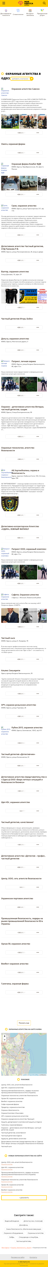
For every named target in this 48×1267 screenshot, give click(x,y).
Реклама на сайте (17, 1257)
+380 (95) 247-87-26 (24, 867)
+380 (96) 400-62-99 (24, 194)
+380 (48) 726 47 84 (24, 260)
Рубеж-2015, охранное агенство (27, 727)
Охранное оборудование (13, 1233)
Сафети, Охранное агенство (25, 594)
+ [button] (4, 1036)
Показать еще (24, 1023)
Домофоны (23, 1225)
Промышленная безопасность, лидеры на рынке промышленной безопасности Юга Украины (22, 921)
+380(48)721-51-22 (24, 972)
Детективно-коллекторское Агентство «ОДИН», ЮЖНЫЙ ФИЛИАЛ (20, 527)
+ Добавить (24, 1198)
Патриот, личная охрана (24, 361)
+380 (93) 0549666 (24, 845)
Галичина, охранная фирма (15, 983)
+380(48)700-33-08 (24, 933)
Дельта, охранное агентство (15, 338)
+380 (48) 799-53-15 (24, 515)
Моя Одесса (5, 1248)
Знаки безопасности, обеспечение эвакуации (23, 1229)
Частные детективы (23, 1241)
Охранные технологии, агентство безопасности (19, 1095)
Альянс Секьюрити (10, 670)
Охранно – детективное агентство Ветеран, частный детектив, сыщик (22, 408)
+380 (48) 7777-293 (24, 716)
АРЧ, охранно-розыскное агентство (18, 705)
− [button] (4, 1039)
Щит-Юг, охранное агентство (15, 802)
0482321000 (24, 887)
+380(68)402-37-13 (24, 627)
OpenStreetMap (34, 1075)
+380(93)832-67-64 (24, 743)
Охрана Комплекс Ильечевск (12, 1113)
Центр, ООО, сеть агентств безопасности (21, 878)
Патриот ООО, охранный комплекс (29, 549)
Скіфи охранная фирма (10, 1104)
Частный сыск (8, 638)
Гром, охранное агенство (24, 205)
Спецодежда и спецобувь (28, 1237)
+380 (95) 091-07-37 (24, 659)
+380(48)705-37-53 (24, 459)
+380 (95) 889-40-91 (24, 992)
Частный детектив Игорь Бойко (17, 318)
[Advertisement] (24, 45)
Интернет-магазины (30, 14)
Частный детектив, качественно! (17, 822)
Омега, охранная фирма (13, 144)
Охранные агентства (6, 1164)
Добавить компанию (20, 79)
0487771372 (24, 811)
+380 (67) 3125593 (24, 791)
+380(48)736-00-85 (24, 133)
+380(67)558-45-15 (24, 952)
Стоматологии (18, 14)
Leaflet (25, 1075)
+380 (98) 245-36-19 (24, 538)
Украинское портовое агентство (17, 898)
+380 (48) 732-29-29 (24, 395)
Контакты (33, 1257)
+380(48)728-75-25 (24, 694)
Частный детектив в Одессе (11, 1136)
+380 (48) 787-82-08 (24, 766)
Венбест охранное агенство (14, 963)
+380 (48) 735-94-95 (24, 327)
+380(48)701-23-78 (24, 153)
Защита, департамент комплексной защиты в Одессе (21, 1122)
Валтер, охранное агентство (15, 271)
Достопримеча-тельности (6, 14)
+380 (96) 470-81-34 (24, 235)
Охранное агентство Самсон (26, 89)
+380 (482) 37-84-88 (24, 350)
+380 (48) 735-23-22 (24, 907)
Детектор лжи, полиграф (33, 1221)
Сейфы (11, 1237)
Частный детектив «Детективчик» (18, 754)
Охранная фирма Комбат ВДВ (26, 164)
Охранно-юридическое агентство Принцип (17, 1119)
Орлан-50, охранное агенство (15, 943)
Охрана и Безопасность (10, 1110)
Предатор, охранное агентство (13, 1107)
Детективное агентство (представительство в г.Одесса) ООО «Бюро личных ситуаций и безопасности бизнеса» (24, 780)
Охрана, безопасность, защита (21, 1248)
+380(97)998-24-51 (24, 307)
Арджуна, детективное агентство (13, 1138)
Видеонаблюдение (12, 1221)
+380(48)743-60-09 (24, 437)
